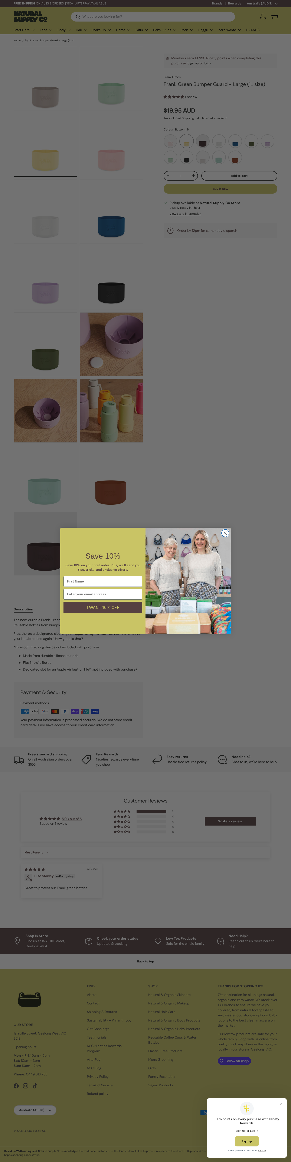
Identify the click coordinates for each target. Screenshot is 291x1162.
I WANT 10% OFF (103, 607)
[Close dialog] (225, 533)
